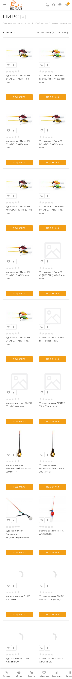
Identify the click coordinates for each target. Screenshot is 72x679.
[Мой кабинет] (59, 5)
